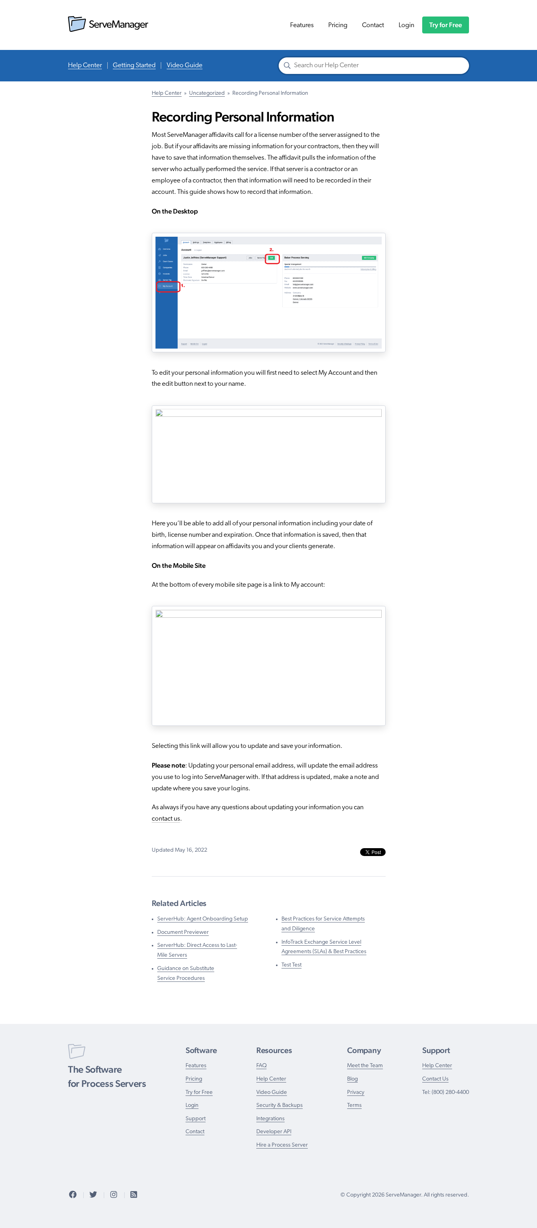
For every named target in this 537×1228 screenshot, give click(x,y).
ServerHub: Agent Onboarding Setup (202, 919)
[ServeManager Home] (108, 30)
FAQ (261, 1066)
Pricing (338, 25)
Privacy (355, 1092)
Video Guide (184, 65)
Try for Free (445, 25)
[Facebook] (72, 1195)
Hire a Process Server (282, 1145)
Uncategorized (207, 93)
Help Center (85, 65)
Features (302, 25)
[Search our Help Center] (287, 66)
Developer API (273, 1132)
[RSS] (133, 1195)
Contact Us (435, 1079)
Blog (352, 1079)
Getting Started (134, 65)
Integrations (270, 1119)
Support (196, 1119)
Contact (373, 25)
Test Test (291, 965)
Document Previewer (183, 932)
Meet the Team (365, 1066)
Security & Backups (279, 1105)
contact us (166, 819)
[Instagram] (113, 1195)
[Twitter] (93, 1195)
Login (406, 25)
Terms (354, 1105)
